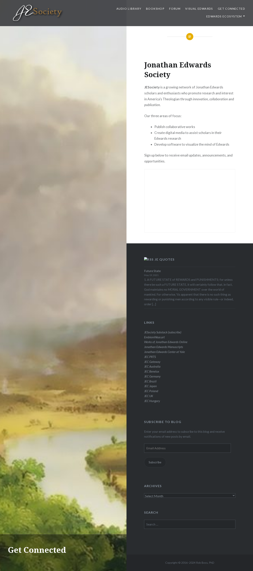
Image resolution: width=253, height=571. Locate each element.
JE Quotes (165, 259)
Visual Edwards (199, 8)
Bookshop (155, 8)
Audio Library (128, 8)
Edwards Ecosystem (224, 16)
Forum (174, 8)
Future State (152, 271)
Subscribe (155, 462)
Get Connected (231, 8)
